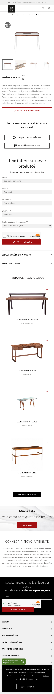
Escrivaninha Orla (27, 473)
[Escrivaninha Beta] (27, 352)
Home (14, 15)
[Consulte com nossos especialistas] (14, 661)
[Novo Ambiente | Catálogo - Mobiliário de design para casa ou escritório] (11, 9)
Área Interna (22, 15)
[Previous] (7, 38)
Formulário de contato (29, 145)
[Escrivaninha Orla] (27, 454)
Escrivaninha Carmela (27, 319)
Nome (5, 177)
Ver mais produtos (27, 494)
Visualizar (27, 331)
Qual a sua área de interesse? (15, 222)
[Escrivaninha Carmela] (27, 301)
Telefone (6, 200)
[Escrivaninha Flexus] (27, 403)
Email (5, 189)
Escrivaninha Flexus (27, 422)
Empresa (6, 211)
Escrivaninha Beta (27, 370)
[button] (27, 110)
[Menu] (4, 8)
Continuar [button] (27, 687)
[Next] (47, 38)
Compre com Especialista (29, 137)
